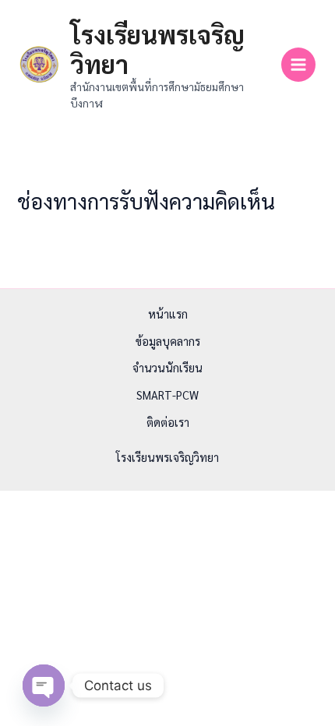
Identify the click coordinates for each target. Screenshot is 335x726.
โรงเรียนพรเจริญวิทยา (157, 48)
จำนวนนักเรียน (167, 367)
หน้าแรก (168, 313)
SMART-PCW (167, 394)
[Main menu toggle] (298, 65)
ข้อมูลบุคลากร (168, 340)
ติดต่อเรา (167, 421)
